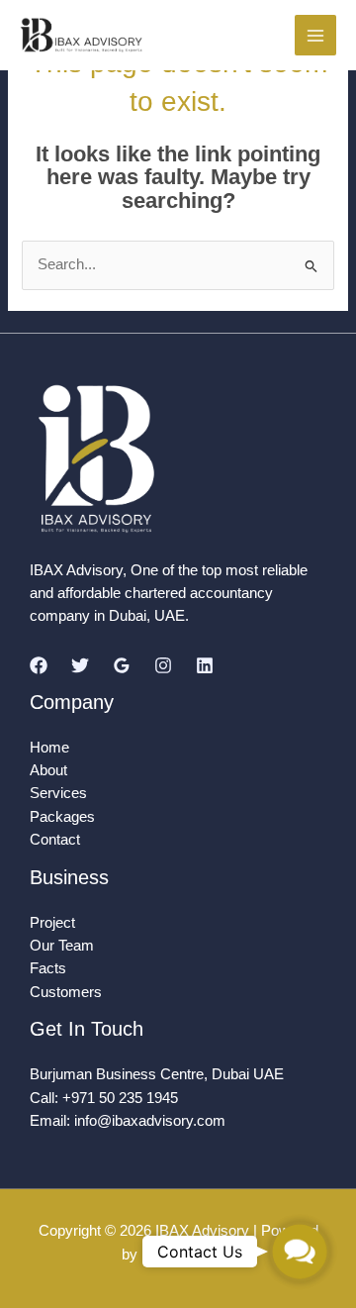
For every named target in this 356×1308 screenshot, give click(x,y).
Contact (55, 840)
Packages (62, 817)
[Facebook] (38, 665)
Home (49, 747)
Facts (48, 968)
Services (58, 793)
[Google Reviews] (122, 665)
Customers (66, 992)
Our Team (62, 946)
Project (52, 923)
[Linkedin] (205, 665)
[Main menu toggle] (315, 35)
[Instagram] (163, 665)
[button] (299, 1251)
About (48, 770)
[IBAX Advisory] (81, 35)
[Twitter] (80, 665)
